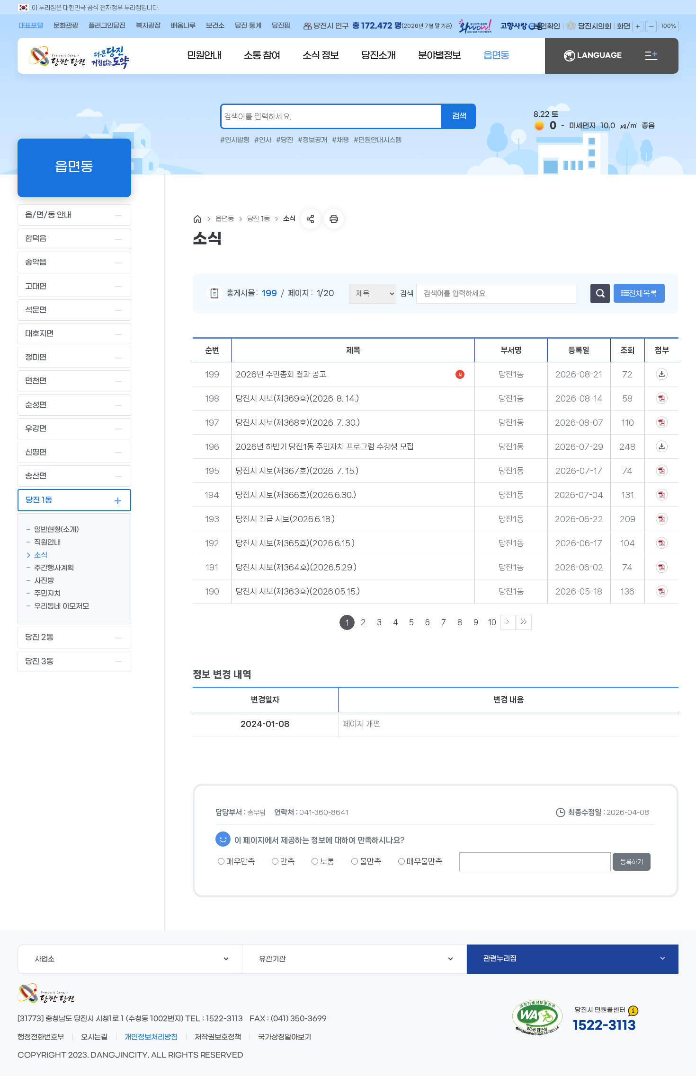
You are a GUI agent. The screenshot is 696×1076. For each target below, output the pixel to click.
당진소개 (378, 55)
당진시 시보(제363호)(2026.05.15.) (298, 591)
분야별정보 (439, 55)
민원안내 (204, 55)
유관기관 (272, 959)
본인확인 (547, 26)
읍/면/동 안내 (48, 214)
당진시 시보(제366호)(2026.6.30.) (296, 494)
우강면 (35, 428)
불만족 (369, 861)
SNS (311, 219)
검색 (406, 293)
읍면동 (496, 55)
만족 (286, 861)
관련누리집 (500, 958)
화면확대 (637, 26)
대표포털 (30, 26)
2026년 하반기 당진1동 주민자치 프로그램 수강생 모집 (325, 446)
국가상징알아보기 (284, 1037)
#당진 (284, 140)
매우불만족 (423, 861)
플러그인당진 (107, 26)
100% (668, 26)
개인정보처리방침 (151, 1037)
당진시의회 (594, 26)
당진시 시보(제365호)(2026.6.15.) (295, 543)
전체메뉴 (651, 55)
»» (524, 622)
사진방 (44, 581)
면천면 (35, 380)
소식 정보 (321, 55)
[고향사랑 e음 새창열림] (526, 26)
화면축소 (651, 26)
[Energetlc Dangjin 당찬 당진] (57, 56)
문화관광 (66, 26)
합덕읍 (35, 238)
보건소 (215, 26)
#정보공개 (312, 140)
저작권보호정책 (218, 1037)
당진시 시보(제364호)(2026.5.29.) (296, 567)
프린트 (334, 219)
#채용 (340, 140)
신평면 (35, 452)
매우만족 (239, 861)
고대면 (35, 286)
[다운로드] (662, 374)
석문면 (35, 310)
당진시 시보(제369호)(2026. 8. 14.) (297, 398)
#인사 (262, 140)
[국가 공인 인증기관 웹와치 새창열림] (537, 1017)
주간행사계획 (54, 568)
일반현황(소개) (56, 529)
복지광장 (148, 26)
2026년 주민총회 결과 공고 (281, 374)
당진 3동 (39, 661)
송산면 (35, 476)
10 (492, 622)
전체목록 (643, 293)
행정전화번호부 (41, 1037)
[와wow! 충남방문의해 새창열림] (476, 28)
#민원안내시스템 (378, 140)
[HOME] (197, 219)
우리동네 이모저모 (61, 606)
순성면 (35, 405)
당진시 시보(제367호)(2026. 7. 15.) (297, 470)
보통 (326, 861)
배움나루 (183, 26)
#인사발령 (235, 140)
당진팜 (281, 26)
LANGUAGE (599, 56)
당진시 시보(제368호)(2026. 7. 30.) (298, 422)
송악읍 (35, 262)
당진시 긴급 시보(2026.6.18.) (285, 519)
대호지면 (39, 333)
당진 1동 (39, 500)
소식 (40, 555)
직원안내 (47, 542)
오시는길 (94, 1037)
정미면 (35, 357)
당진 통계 (248, 26)
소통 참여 (262, 55)
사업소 (44, 959)
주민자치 (47, 593)
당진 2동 (39, 637)
